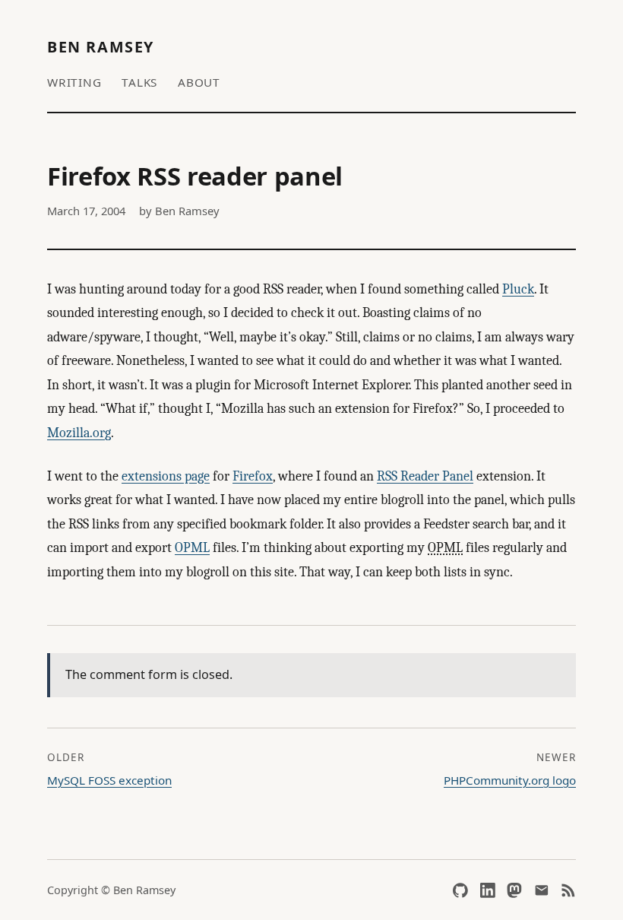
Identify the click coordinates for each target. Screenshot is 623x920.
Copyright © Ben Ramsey (111, 890)
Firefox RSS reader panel (195, 176)
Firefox (252, 476)
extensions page (166, 476)
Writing (74, 82)
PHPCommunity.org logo (510, 780)
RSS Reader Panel (425, 476)
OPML (192, 548)
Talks (139, 82)
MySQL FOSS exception (109, 780)
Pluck (518, 289)
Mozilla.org (79, 433)
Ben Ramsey (100, 46)
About (199, 82)
